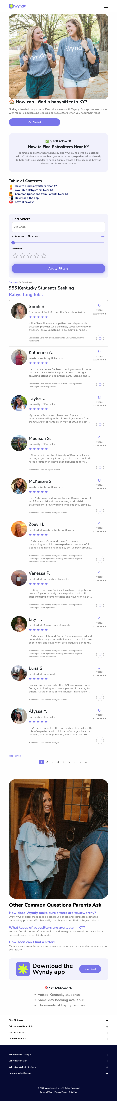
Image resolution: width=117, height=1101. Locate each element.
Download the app (24, 198)
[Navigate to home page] (17, 6)
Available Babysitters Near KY (31, 190)
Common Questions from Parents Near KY (39, 194)
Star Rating (17, 248)
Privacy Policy (61, 1092)
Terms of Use (46, 1092)
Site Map (13, 282)
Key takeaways (21, 202)
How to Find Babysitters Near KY (33, 186)
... (74, 762)
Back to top (15, 756)
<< (30, 762)
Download (90, 969)
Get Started (34, 122)
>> (86, 762)
